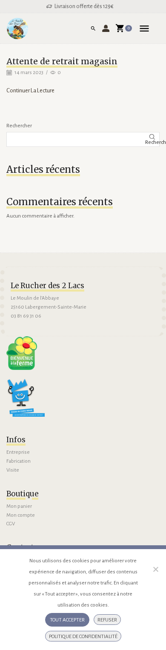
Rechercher (19, 126)
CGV (10, 524)
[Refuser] (155, 569)
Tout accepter (67, 620)
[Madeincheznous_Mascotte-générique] (25, 397)
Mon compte (20, 515)
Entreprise (18, 452)
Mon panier (19, 506)
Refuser (107, 620)
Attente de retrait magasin (61, 61)
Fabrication (18, 461)
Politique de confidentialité (83, 636)
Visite (12, 470)
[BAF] (21, 353)
